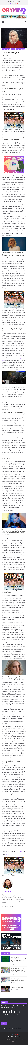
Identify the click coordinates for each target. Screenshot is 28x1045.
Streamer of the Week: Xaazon (18, 987)
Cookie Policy (17, 1036)
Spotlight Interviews (21, 49)
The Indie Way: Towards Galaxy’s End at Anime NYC (17, 979)
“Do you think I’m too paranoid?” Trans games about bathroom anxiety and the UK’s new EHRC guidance (18, 959)
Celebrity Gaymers (6, 49)
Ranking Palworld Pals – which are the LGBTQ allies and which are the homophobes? (18, 970)
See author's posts (9, 906)
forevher (7, 854)
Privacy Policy (10, 1036)
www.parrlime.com (5, 1007)
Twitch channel (20, 851)
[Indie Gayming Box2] (11, 914)
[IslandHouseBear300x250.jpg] (14, 113)
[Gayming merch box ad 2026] (14, 157)
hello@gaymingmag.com (15, 1028)
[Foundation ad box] (11, 934)
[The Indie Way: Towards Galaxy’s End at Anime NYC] (5, 981)
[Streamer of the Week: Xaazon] (5, 989)
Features (13, 49)
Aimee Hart (6, 891)
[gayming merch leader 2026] (14, 16)
